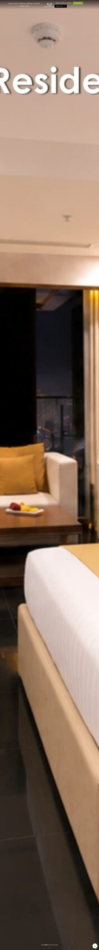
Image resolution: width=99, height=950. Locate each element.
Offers (58, 3)
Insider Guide (24, 6)
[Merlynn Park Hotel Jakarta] (49, 5)
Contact (69, 3)
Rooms (10, 3)
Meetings (22, 3)
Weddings (29, 3)
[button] (95, 945)
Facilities (37, 3)
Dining (16, 3)
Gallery (63, 3)
